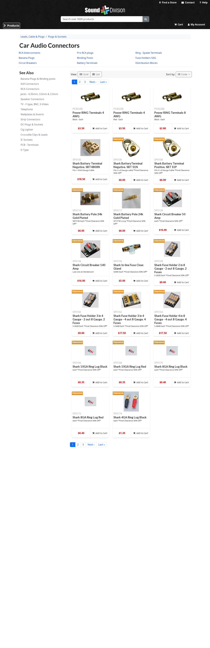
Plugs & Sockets (57, 36)
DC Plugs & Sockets (32, 124)
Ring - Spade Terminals (148, 52)
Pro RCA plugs (85, 52)
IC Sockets (27, 139)
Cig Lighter (27, 129)
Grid (85, 74)
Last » (103, 82)
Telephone (27, 109)
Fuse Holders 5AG (145, 58)
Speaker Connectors (32, 99)
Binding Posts (85, 58)
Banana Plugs (27, 58)
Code (184, 74)
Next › (92, 82)
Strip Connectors (30, 119)
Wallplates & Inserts (32, 114)
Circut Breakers (28, 63)
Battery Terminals (87, 63)
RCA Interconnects (29, 52)
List (97, 74)
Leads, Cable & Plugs (33, 36)
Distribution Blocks (146, 63)
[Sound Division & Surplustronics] (105, 10)
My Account (197, 24)
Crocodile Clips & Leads (34, 134)
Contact (189, 2)
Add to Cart (101, 128)
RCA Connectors (30, 89)
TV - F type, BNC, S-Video (35, 104)
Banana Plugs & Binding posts (38, 78)
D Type (25, 150)
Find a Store (168, 2)
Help (204, 2)
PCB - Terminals (30, 144)
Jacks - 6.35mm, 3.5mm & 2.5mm (39, 94)
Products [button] (12, 25)
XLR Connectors (30, 84)
